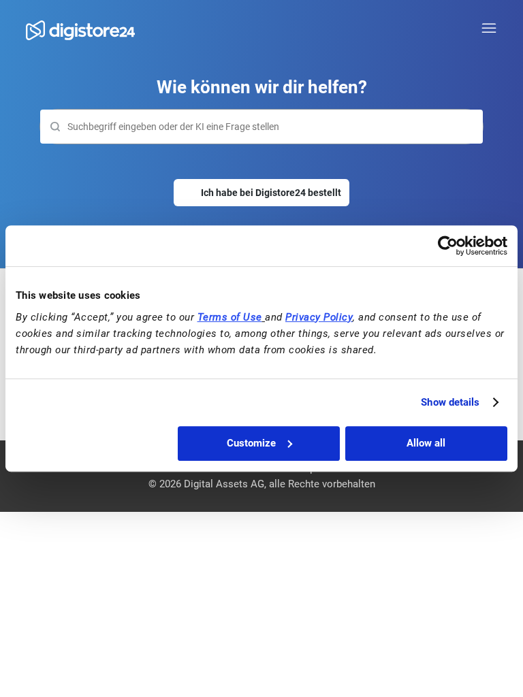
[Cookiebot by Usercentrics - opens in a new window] (447, 246)
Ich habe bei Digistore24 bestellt (271, 192)
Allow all (426, 443)
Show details (450, 402)
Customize (251, 443)
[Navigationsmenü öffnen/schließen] (489, 28)
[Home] (80, 30)
